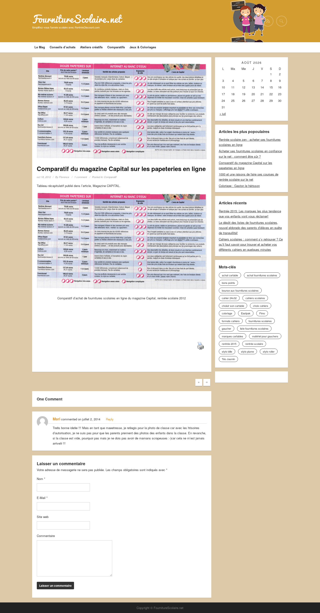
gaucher (226, 328)
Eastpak (245, 313)
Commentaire (46, 535)
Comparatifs (116, 47)
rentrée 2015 (229, 344)
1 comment (80, 177)
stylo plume (247, 351)
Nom (41, 478)
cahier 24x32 (229, 298)
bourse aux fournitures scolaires (240, 290)
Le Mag (39, 47)
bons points (228, 283)
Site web (42, 516)
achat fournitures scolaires (262, 275)
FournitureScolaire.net (76, 19)
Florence (64, 177)
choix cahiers (260, 306)
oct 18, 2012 (44, 177)
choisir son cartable (233, 306)
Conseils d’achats (62, 47)
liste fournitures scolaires (254, 328)
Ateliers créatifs (91, 47)
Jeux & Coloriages (143, 47)
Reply (110, 419)
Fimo (262, 313)
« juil (223, 113)
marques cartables (232, 336)
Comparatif (110, 177)
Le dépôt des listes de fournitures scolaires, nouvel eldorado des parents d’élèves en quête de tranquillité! (250, 227)
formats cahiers (231, 321)
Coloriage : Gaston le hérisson (239, 185)
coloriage (227, 313)
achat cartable (230, 275)
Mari (56, 419)
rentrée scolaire (254, 344)
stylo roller (269, 351)
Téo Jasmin (228, 359)
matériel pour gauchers (265, 336)
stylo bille (227, 351)
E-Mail (42, 497)
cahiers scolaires (255, 298)
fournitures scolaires (260, 321)
